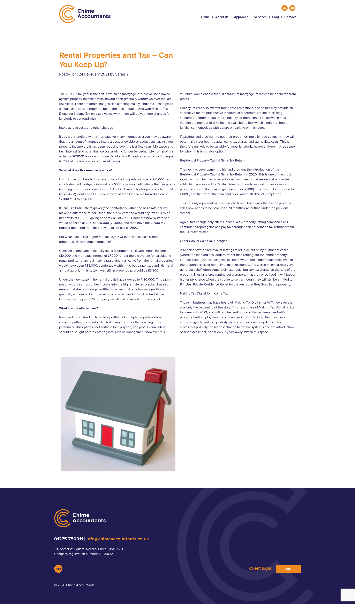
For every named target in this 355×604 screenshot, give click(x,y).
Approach (241, 17)
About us (221, 17)
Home (205, 17)
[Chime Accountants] (118, 14)
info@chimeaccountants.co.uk (117, 539)
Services (260, 17)
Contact (290, 17)
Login (289, 569)
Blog (275, 17)
